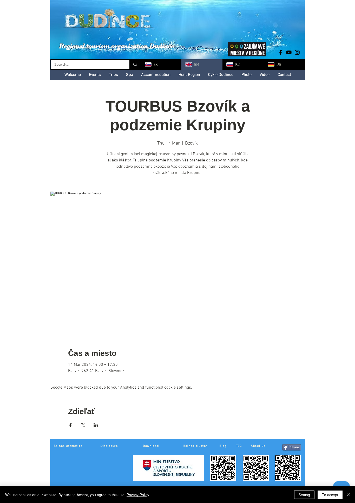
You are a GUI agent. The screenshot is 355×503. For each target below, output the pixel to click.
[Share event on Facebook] (70, 425)
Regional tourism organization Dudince (116, 46)
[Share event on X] (83, 425)
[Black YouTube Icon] (289, 52)
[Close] (349, 495)
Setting (304, 494)
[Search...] (134, 64)
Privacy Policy (138, 494)
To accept (330, 494)
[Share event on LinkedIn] (96, 425)
